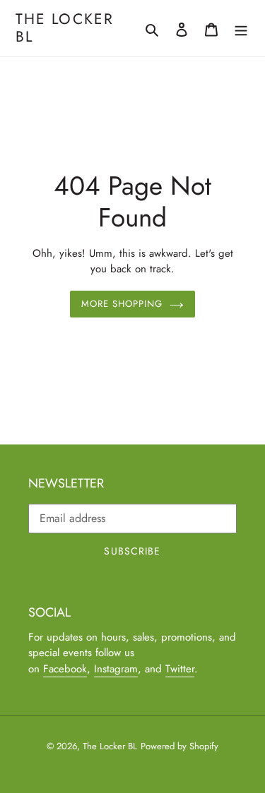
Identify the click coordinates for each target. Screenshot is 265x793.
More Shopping (122, 303)
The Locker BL (65, 28)
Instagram (116, 669)
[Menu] (241, 28)
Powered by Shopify (179, 746)
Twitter (179, 669)
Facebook (65, 669)
